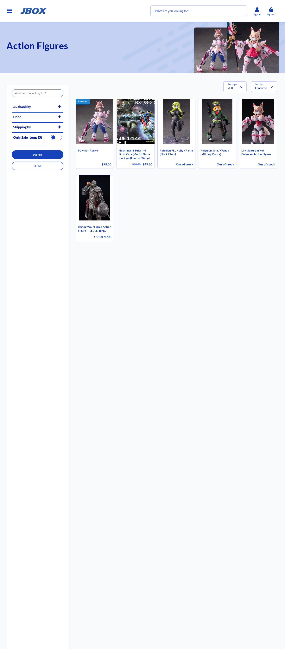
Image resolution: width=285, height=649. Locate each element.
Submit (37, 154)
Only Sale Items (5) (27, 137)
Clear (37, 166)
